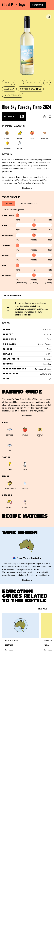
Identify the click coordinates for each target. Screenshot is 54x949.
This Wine (8, 203)
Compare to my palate (29, 203)
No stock (14, 117)
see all (42, 608)
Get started (37, 5)
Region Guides (11, 641)
